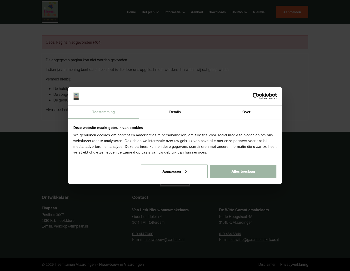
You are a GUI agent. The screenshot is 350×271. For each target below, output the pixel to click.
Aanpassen (171, 171)
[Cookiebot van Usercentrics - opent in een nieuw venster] (256, 96)
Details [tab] (175, 112)
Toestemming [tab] (103, 112)
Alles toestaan (243, 171)
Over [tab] (246, 112)
